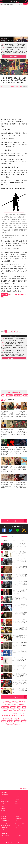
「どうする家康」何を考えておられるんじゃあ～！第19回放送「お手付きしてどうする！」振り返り (7, 433)
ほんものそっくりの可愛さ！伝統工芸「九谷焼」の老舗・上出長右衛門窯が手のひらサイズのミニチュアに (19, 652)
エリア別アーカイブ (6, 825)
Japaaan (14, 1)
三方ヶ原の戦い (18, 395)
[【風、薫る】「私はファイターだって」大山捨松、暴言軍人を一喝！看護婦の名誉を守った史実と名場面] (6, 638)
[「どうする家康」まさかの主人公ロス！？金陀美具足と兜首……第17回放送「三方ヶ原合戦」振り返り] (7, 406)
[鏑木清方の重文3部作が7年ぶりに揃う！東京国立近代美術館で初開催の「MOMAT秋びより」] (6, 660)
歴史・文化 (3, 86)
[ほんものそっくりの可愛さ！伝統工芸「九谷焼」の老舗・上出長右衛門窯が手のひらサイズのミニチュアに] (6, 653)
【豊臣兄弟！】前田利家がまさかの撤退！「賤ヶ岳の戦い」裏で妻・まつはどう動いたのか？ (19, 606)
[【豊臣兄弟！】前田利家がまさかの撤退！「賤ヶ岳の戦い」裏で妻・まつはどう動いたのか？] (6, 607)
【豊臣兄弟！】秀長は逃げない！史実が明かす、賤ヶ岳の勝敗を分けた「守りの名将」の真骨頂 (19, 560)
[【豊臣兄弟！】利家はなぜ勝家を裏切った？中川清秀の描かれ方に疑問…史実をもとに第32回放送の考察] (6, 584)
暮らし (3, 808)
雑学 (20, 707)
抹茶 (12, 716)
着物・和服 (18, 799)
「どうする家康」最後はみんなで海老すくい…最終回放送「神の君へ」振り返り (13, 48)
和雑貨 (17, 801)
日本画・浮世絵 (19, 797)
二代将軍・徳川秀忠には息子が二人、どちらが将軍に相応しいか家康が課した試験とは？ (13, 355)
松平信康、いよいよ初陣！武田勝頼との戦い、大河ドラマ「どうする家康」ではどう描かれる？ (7, 468)
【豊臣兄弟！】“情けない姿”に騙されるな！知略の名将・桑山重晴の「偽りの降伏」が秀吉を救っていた (19, 545)
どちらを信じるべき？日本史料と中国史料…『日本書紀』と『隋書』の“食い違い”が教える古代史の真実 (19, 591)
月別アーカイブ (18, 825)
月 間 (22, 539)
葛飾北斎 (10, 724)
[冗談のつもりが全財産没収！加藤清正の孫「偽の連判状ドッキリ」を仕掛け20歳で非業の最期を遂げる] (6, 691)
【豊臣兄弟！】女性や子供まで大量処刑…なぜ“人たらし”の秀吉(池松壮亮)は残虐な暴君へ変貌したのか (19, 629)
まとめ (17, 794)
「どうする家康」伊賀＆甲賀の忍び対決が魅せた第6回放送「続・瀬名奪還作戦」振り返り (20, 450)
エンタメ (17, 806)
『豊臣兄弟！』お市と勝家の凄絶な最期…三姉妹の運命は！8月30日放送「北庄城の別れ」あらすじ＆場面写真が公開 (19, 675)
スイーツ (14, 707)
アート (3, 797)
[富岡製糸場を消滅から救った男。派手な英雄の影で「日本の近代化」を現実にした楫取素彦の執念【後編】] (6, 668)
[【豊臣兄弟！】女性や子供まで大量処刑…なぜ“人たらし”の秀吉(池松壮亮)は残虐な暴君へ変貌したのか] (6, 630)
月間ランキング (5, 830)
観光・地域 (4, 806)
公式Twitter (10, 530)
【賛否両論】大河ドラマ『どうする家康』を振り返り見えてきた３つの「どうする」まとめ (13, 44)
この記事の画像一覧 (14, 392)
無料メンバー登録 (19, 823)
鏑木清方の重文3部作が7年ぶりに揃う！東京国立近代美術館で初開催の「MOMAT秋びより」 (19, 659)
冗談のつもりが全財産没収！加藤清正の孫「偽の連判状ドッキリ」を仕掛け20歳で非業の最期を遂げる (19, 690)
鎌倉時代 (11, 721)
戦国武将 (21, 704)
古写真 (3, 810)
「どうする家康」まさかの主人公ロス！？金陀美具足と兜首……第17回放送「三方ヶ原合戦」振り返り (7, 414)
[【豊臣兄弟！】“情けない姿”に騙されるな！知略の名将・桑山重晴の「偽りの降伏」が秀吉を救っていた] (6, 546)
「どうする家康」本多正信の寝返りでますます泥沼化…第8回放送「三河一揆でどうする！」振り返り (20, 486)
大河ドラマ (21, 702)
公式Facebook (4, 530)
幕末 (6, 710)
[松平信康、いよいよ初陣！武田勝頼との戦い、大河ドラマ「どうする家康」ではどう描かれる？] (7, 461)
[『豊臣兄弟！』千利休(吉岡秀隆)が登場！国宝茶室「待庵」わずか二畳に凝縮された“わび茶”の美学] (6, 569)
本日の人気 (4, 827)
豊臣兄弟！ (7, 718)
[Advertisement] (14, 21)
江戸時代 (7, 702)
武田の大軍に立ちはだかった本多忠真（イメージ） (14, 212)
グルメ (3, 804)
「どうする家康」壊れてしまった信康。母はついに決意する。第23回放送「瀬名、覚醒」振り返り (20, 413)
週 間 (14, 539)
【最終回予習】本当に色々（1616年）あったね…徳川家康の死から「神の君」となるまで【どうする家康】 (14, 52)
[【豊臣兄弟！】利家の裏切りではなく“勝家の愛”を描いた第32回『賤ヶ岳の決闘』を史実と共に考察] (6, 599)
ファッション (5, 799)
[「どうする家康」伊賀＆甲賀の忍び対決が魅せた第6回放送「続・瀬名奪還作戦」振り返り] (20, 443)
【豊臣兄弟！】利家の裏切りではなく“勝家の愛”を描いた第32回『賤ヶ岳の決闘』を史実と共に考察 (19, 598)
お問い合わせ (18, 821)
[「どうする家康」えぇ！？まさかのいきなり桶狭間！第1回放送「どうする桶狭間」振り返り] (20, 424)
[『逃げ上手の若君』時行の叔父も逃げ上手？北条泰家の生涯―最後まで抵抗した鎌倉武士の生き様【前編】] (6, 683)
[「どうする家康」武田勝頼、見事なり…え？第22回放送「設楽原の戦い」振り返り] (7, 478)
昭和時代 (17, 721)
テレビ (22, 710)
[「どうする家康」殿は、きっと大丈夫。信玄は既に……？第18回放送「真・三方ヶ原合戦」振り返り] (14, 67)
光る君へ (24, 721)
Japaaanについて (19, 818)
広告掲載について (6, 821)
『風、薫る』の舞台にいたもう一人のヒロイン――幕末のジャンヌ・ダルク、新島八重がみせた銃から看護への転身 (19, 553)
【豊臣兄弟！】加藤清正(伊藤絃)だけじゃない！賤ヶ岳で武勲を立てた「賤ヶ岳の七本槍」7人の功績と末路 (19, 576)
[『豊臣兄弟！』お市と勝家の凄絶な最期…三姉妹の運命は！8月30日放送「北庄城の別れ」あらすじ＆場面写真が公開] (6, 676)
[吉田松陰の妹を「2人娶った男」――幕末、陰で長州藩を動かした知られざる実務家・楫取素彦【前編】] (6, 645)
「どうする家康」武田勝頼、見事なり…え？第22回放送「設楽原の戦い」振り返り (7, 485)
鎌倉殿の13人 (18, 724)
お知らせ (4, 818)
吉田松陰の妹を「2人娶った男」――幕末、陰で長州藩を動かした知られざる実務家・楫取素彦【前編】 (19, 644)
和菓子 (17, 804)
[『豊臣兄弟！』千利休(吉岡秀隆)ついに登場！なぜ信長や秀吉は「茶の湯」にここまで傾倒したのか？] (6, 615)
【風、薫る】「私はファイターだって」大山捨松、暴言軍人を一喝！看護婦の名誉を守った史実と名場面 (19, 636)
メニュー (1, 1)
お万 (3, 395)
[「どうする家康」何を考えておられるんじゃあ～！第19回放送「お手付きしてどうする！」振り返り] (7, 424)
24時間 (5, 539)
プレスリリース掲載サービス (14, 521)
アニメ (14, 704)
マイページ (4, 823)
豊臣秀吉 (15, 718)
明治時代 (21, 713)
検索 (26, 1)
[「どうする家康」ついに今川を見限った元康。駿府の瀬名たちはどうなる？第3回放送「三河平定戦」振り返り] (7, 443)
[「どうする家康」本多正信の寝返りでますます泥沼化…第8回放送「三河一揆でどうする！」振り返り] (20, 478)
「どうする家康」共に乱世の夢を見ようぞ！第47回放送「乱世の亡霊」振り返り (13, 351)
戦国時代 (14, 702)
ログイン (20, 4)
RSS (24, 530)
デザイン (17, 716)
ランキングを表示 (13, 697)
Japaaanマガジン (19, 816)
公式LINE (17, 530)
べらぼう (8, 713)
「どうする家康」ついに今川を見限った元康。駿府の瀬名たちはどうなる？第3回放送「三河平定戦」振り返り (7, 451)
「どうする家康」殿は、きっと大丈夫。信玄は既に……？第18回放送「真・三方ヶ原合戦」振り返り (14, 80)
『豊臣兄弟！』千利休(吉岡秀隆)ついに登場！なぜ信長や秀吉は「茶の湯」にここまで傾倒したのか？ (19, 614)
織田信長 (15, 713)
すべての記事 (5, 794)
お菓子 (24, 707)
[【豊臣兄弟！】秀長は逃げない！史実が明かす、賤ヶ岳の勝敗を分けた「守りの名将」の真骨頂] (6, 561)
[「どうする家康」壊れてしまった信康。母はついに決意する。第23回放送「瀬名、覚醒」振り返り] (20, 406)
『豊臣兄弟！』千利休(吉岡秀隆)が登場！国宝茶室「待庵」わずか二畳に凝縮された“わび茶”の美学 (19, 568)
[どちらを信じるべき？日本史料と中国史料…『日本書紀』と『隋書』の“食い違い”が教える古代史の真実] (6, 592)
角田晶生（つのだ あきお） (16, 86)
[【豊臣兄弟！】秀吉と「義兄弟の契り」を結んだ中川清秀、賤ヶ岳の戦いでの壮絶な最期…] (6, 622)
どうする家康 (10, 395)
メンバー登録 (25, 4)
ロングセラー (6, 707)
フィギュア (21, 718)
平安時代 (8, 704)
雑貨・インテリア (6, 801)
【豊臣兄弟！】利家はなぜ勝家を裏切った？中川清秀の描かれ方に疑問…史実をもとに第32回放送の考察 (19, 583)
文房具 (23, 716)
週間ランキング (19, 827)
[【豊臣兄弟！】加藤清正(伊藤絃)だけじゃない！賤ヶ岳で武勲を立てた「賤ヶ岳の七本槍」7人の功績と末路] (6, 577)
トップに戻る (24, 788)
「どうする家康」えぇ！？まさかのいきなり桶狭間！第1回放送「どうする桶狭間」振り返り (20, 432)
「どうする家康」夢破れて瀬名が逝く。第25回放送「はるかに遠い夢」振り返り (20, 468)
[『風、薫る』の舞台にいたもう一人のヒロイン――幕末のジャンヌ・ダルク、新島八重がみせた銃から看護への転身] (6, 554)
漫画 (11, 710)
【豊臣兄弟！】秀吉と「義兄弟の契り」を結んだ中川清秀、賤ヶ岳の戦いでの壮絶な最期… (19, 621)
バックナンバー (14, 56)
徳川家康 (6, 716)
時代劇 (16, 710)
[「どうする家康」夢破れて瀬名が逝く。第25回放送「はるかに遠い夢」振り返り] (20, 461)
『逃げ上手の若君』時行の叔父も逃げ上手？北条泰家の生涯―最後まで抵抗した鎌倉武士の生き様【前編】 (19, 682)
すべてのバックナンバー (14, 358)
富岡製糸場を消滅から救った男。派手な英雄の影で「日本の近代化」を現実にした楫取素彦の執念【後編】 (19, 667)
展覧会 (4, 721)
